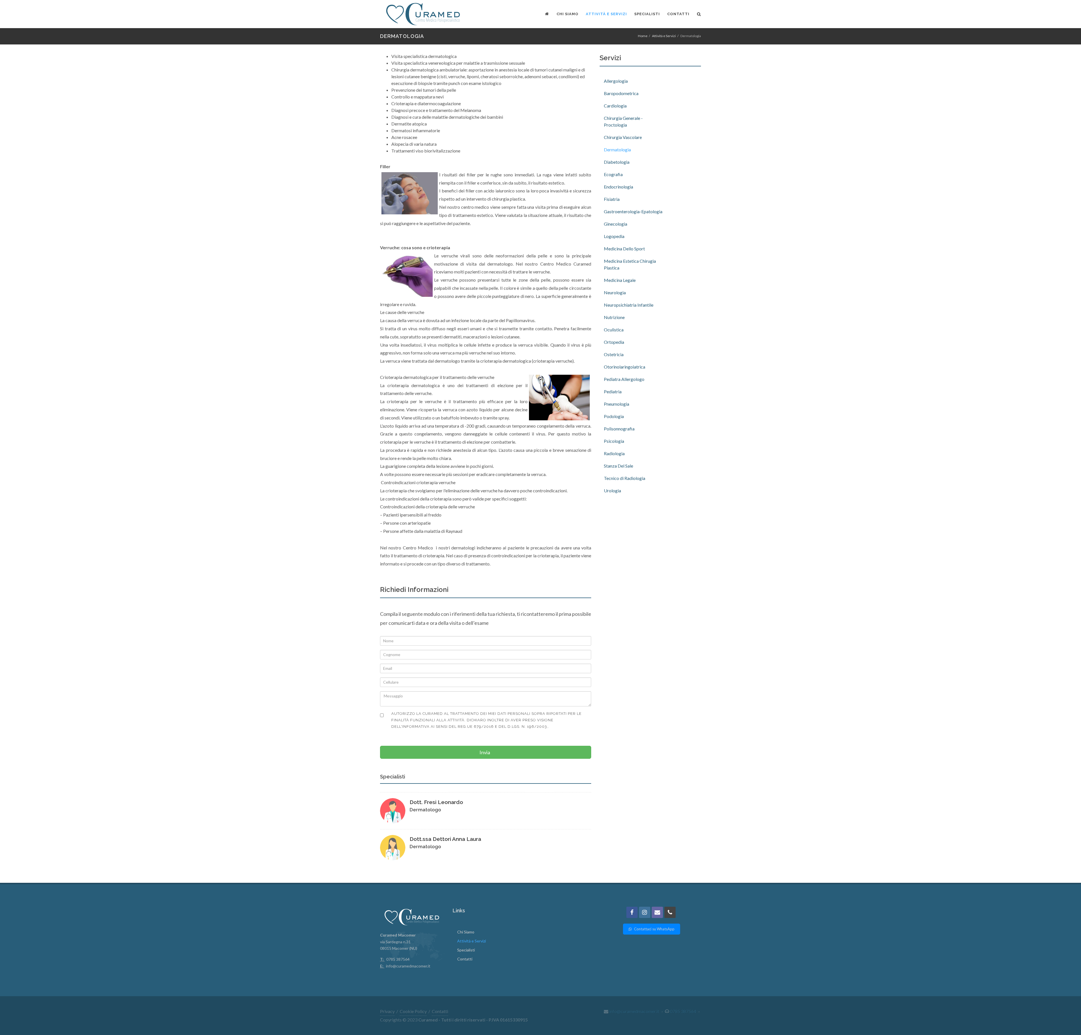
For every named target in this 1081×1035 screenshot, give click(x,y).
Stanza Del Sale (618, 465)
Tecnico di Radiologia (624, 478)
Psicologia (614, 441)
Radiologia (614, 453)
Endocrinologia (618, 186)
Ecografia (613, 174)
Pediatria (613, 391)
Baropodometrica (621, 93)
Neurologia (615, 292)
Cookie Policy (413, 1011)
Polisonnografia (619, 428)
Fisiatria (612, 199)
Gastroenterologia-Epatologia (633, 211)
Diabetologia (616, 162)
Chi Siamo (465, 932)
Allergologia (616, 81)
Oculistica (614, 329)
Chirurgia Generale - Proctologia (623, 121)
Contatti (464, 959)
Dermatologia (617, 149)
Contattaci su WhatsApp (653, 929)
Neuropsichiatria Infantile (628, 304)
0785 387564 (683, 1011)
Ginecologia (615, 223)
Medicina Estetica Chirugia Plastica (630, 264)
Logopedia (614, 236)
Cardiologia (615, 105)
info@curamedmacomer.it (408, 966)
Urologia (612, 490)
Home (642, 36)
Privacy (387, 1011)
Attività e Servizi (664, 36)
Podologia (614, 416)
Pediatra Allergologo (624, 379)
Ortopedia (614, 342)
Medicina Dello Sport (624, 248)
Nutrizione (614, 317)
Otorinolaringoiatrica (624, 366)
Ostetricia (614, 354)
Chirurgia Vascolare (623, 137)
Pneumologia (616, 404)
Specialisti (466, 950)
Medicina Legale (620, 280)
